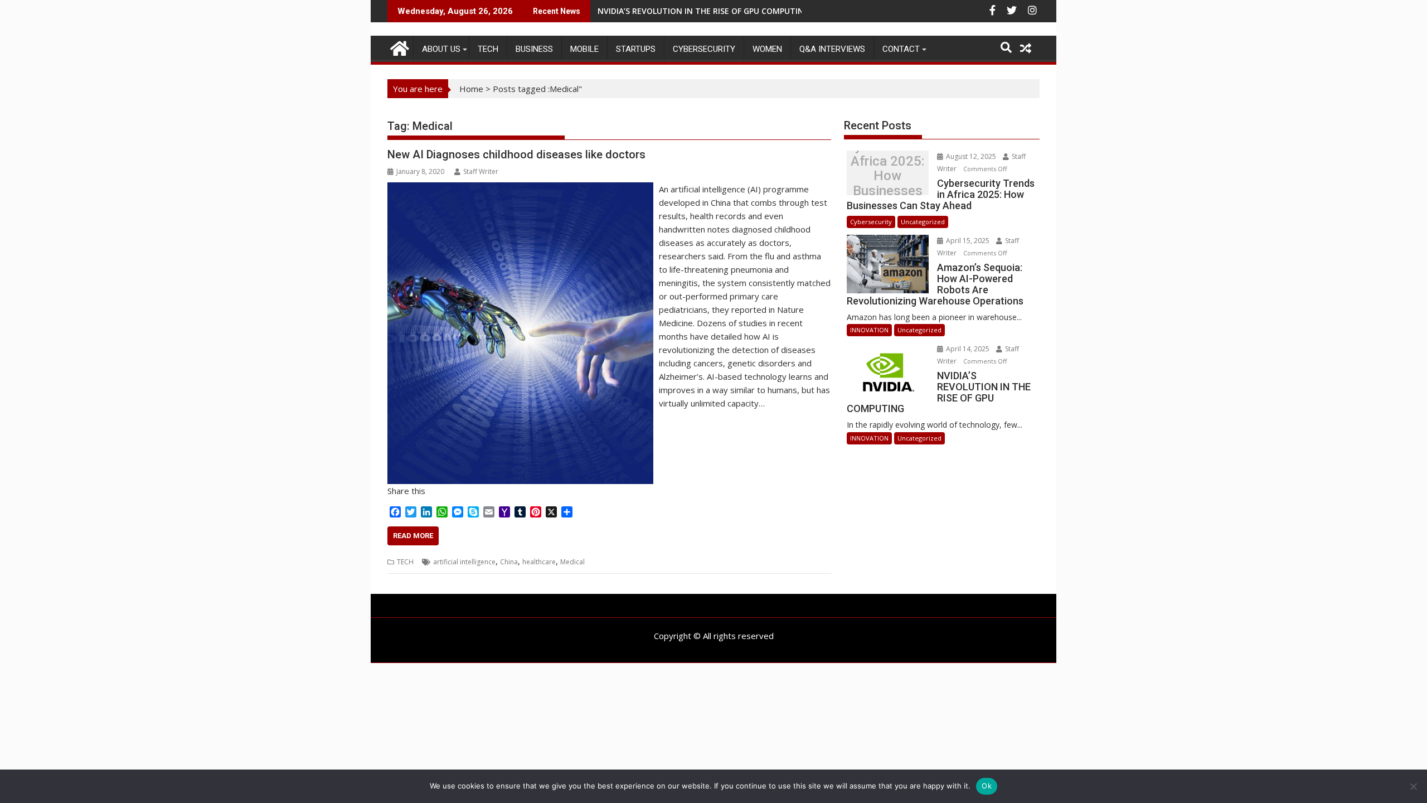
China (509, 562)
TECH (488, 49)
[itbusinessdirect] (398, 46)
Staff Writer (480, 171)
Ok (987, 785)
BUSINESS (534, 49)
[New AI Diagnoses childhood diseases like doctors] (520, 189)
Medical (572, 562)
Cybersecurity (704, 49)
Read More (413, 535)
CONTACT (901, 49)
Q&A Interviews (832, 49)
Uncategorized (923, 221)
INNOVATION (869, 330)
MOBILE (584, 49)
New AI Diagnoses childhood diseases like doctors (516, 154)
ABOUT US (441, 49)
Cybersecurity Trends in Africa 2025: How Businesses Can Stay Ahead (887, 176)
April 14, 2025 (967, 349)
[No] (1413, 786)
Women (767, 49)
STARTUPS (636, 49)
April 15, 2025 (967, 240)
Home (471, 88)
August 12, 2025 (971, 156)
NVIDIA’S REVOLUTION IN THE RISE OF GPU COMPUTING (703, 11)
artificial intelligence (464, 562)
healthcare (539, 562)
